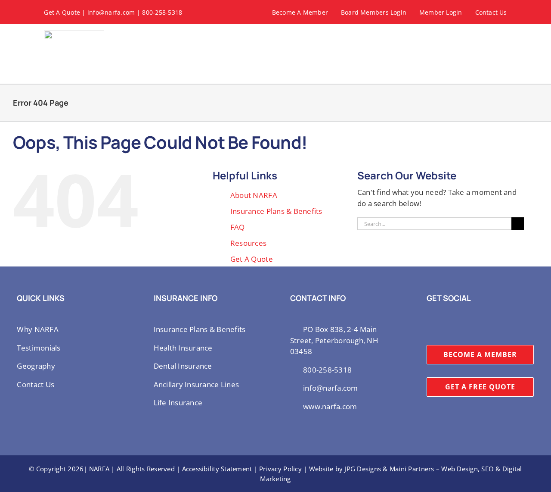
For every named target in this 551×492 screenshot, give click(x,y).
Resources (248, 243)
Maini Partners (412, 468)
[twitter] (429, 328)
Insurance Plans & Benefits (276, 211)
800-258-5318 (162, 12)
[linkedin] (471, 328)
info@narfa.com (111, 12)
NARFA (99, 468)
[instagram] (443, 328)
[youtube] (457, 328)
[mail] (484, 328)
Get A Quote (62, 12)
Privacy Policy (280, 468)
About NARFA (253, 195)
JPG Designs (362, 468)
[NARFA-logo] (74, 34)
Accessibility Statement (217, 468)
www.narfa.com (330, 406)
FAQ (237, 227)
